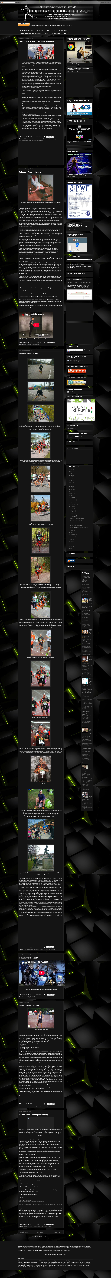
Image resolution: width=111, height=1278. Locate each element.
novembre (73, 500)
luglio (72, 508)
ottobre (73, 502)
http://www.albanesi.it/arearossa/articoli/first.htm (30, 1209)
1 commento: (38, 342)
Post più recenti (23, 1232)
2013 (70, 539)
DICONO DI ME (63, 30)
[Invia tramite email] (47, 137)
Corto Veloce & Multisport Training (33, 1115)
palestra (34, 344)
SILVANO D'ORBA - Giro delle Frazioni (79, 282)
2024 (70, 473)
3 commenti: (38, 1224)
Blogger (64, 1254)
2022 (70, 478)
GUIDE (46, 33)
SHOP (65, 33)
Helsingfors (36, 949)
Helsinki (41, 949)
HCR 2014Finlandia (28, 949)
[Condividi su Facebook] (52, 137)
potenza (38, 344)
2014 (70, 495)
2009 (70, 548)
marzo (72, 532)
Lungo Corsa (37, 1106)
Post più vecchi (57, 1232)
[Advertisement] (41, 154)
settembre (73, 504)
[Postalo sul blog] (49, 137)
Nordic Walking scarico (46, 1106)
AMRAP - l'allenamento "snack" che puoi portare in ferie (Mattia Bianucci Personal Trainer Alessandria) (87, 771)
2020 (70, 482)
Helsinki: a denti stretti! (28, 353)
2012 (70, 541)
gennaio (73, 536)
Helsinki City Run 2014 (49, 949)
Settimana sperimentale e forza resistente (36, 41)
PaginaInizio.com (71, 428)
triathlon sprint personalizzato (36, 140)
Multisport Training (47, 139)
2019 (70, 484)
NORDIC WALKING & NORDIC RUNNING (30, 33)
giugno (72, 511)
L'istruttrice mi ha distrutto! (86, 749)
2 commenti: (38, 136)
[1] (27, 66)
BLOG (53, 30)
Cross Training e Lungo (29, 1006)
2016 (70, 491)
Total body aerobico (23, 140)
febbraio (73, 534)
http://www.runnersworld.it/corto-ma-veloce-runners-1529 (32, 1201)
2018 (70, 487)
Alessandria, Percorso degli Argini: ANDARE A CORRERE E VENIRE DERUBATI (86, 580)
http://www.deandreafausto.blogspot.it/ (34, 1066)
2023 (70, 475)
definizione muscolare (29, 139)
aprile (72, 530)
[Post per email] (44, 136)
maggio (73, 513)
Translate (73, 352)
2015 (70, 493)
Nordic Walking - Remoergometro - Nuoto (86, 713)
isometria (50, 1226)
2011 (70, 544)
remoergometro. (56, 139)
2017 (70, 489)
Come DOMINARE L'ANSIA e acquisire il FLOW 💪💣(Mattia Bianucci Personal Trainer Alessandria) (87, 635)
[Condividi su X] (50, 137)
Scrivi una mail (71, 229)
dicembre (73, 497)
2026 (70, 469)
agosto (72, 506)
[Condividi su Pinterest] (53, 137)
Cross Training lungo (29, 1106)
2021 (70, 480)
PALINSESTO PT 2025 (43, 30)
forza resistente (38, 139)
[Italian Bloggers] (72, 392)
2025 (70, 471)
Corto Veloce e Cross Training (40, 1226)
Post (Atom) (43, 1236)
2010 (70, 546)
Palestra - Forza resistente (30, 172)
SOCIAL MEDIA (56, 33)
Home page (40, 1232)
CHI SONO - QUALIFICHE (26, 30)
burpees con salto (28, 1226)
